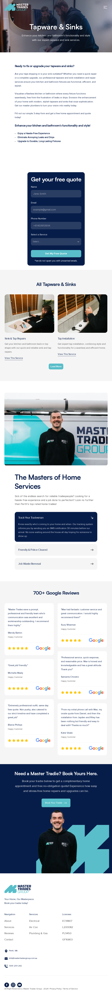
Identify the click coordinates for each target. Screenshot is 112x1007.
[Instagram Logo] (13, 985)
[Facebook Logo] (6, 985)
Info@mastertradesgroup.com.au (23, 958)
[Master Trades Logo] (16, 7)
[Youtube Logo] (19, 985)
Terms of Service (70, 989)
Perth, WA (13, 950)
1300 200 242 (15, 966)
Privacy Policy (56, 989)
